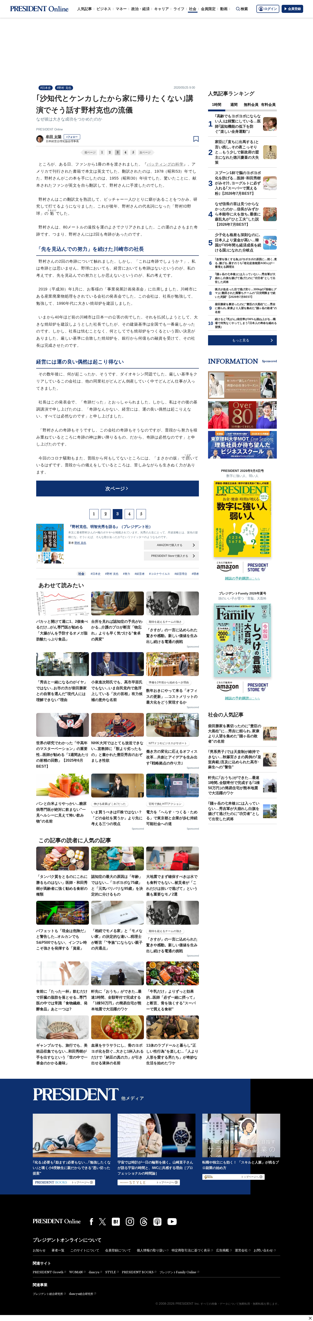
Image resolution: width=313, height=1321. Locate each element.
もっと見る (240, 340)
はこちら (242, 578)
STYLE (110, 1272)
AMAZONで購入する (169, 545)
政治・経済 (140, 9)
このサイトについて (84, 1250)
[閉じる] (310, 1318)
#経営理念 (181, 573)
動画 (224, 9)
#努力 (126, 573)
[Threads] (143, 1221)
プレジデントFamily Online (177, 1272)
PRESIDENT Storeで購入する (169, 556)
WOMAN (76, 1272)
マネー (121, 9)
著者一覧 (58, 1250)
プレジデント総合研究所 (48, 1294)
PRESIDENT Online (49, 129)
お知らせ (39, 1250)
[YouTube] (172, 1221)
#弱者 (195, 573)
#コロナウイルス (159, 573)
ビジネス (103, 9)
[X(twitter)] (102, 1221)
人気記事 (84, 9)
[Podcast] (157, 1221)
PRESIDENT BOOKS (138, 1272)
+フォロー (72, 136)
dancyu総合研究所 (81, 1294)
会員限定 (208, 9)
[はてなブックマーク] (116, 1222)
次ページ (145, 152)
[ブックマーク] (196, 139)
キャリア (161, 9)
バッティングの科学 (165, 164)
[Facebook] (91, 1221)
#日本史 (45, 88)
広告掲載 (222, 1250)
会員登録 (294, 9)
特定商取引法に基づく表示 (191, 1250)
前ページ (90, 152)
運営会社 (241, 1250)
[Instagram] (130, 1221)
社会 (192, 9)
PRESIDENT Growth (48, 1272)
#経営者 (140, 573)
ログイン (270, 9)
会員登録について (118, 1250)
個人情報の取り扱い (151, 1250)
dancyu (94, 1272)
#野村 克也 (64, 88)
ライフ (178, 9)
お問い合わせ (263, 1250)
